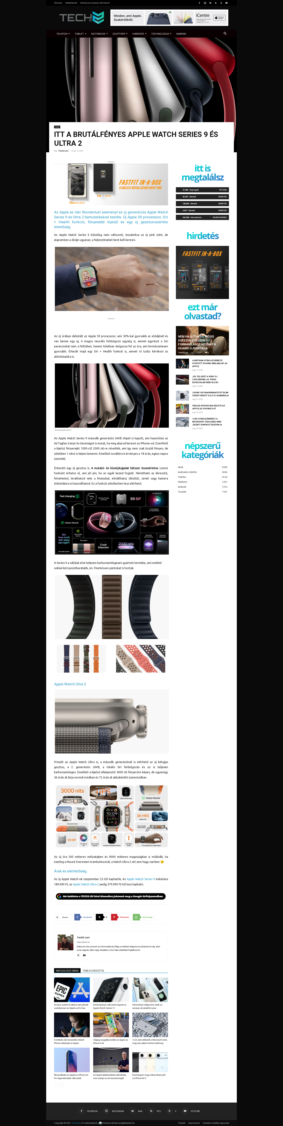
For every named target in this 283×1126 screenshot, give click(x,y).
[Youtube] (226, 3)
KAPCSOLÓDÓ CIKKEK (67, 970)
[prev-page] (56, 1085)
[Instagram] (204, 3)
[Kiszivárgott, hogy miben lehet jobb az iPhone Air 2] (150, 1060)
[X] (221, 3)
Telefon (61, 33)
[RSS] (215, 3)
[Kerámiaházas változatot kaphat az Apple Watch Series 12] (111, 989)
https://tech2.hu (83, 942)
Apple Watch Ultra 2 (86, 884)
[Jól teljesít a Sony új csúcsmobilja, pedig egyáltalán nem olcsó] (182, 380)
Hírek (57, 127)
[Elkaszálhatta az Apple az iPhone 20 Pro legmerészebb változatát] (72, 1060)
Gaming (181, 33)
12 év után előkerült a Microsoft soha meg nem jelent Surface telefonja (207, 422)
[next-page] (61, 1085)
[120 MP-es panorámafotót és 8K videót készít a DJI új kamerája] (182, 396)
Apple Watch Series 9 (141, 879)
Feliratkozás (220, 217)
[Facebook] (199, 3)
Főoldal (58, 3)
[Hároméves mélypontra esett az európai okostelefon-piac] (150, 989)
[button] (225, 33)
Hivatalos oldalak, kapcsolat (95, 3)
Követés (222, 196)
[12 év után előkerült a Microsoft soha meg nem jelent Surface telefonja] (150, 1025)
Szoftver (119, 33)
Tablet (79, 33)
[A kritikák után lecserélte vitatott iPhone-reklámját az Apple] (72, 1025)
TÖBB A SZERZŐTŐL (93, 970)
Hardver (138, 33)
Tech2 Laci (63, 150)
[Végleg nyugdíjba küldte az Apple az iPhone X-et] (111, 1025)
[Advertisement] (111, 325)
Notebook (98, 33)
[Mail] (210, 3)
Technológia (160, 33)
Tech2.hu (76, 1123)
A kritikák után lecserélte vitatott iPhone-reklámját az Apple (209, 363)
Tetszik (223, 190)
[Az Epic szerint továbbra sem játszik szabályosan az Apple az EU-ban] (72, 989)
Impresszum (71, 3)
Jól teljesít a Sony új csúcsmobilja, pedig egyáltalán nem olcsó (205, 379)
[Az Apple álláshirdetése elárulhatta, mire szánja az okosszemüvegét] (111, 1060)
